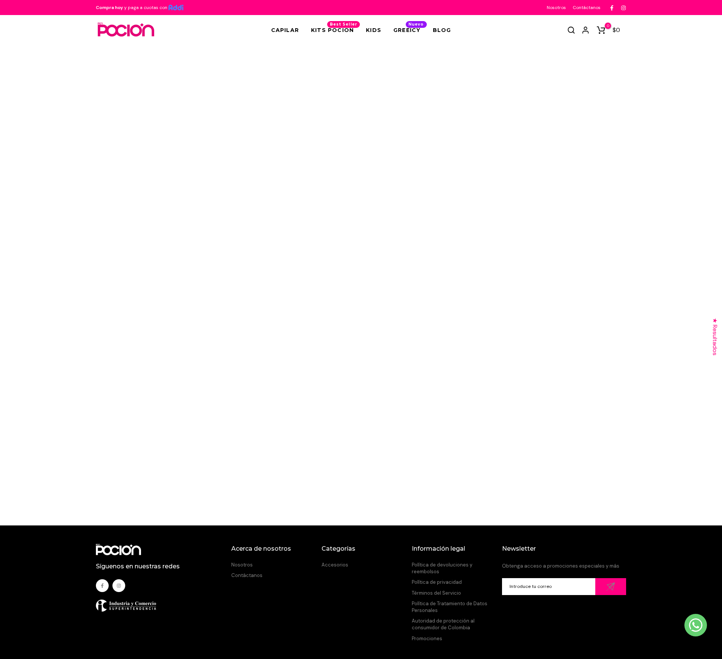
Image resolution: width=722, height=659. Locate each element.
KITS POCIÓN (334, 29)
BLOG (442, 30)
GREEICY (408, 29)
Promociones (427, 638)
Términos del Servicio (436, 593)
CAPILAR (285, 30)
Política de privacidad (437, 582)
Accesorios (335, 565)
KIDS (373, 30)
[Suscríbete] (610, 586)
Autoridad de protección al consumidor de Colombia (443, 624)
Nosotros (556, 8)
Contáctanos (587, 8)
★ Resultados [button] (715, 336)
